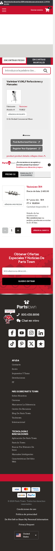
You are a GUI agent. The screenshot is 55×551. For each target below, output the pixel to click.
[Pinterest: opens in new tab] (21, 343)
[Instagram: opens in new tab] (31, 333)
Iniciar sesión (37, 10)
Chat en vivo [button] (30, 320)
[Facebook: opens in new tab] (12, 333)
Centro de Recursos (21, 409)
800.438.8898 (30, 314)
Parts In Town (18, 442)
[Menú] (4, 10)
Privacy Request (26, 524)
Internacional (18, 422)
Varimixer (23, 106)
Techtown (17, 418)
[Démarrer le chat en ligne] (9, 316)
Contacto (16, 364)
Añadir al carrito (41, 230)
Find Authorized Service (25, 142)
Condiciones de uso (26, 509)
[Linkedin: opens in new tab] (40, 333)
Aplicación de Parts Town (24, 438)
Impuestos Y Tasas (21, 373)
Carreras (16, 400)
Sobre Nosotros (19, 396)
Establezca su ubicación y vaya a (29, 167)
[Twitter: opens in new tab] (31, 343)
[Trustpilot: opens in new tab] (40, 343)
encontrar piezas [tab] (14, 60)
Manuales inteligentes (22, 454)
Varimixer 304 (35, 186)
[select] (26, 535)
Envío (15, 369)
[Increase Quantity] (18, 230)
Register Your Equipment (25, 148)
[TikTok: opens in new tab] (12, 343)
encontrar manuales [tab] (38, 61)
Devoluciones (18, 378)
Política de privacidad (26, 514)
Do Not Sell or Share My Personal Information (26, 519)
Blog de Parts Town (21, 413)
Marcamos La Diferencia (23, 404)
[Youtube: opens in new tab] (21, 333)
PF (13, 382)
